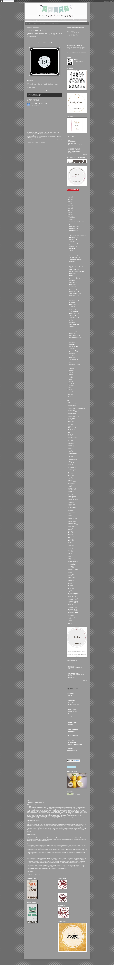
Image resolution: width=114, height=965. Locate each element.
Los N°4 (70, 233)
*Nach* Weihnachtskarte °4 (74, 224)
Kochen (69, 509)
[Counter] (70, 794)
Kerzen (69, 505)
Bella (34, 94)
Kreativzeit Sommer (72, 524)
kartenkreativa (71, 147)
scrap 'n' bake (71, 731)
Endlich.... (71, 275)
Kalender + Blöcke (72, 499)
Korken (69, 515)
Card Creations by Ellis (73, 671)
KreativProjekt (71, 521)
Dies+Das (70, 466)
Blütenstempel (71, 666)
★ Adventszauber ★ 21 (74, 263)
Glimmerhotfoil (71, 488)
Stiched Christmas (71, 664)
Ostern (69, 542)
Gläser (69, 486)
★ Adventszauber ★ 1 (73, 362)
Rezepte (69, 556)
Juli (70, 374)
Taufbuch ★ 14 (72, 299)
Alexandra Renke (71, 423)
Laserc (69, 529)
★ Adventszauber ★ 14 (74, 300)
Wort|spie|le (70, 617)
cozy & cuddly (71, 702)
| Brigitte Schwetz (72, 136)
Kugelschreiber (71, 526)
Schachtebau (70, 559)
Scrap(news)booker (72, 569)
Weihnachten (70, 594)
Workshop (70, 615)
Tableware (70, 580)
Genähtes (70, 480)
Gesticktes (70, 483)
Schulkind (70, 567)
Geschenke (70, 481)
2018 (69, 210)
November (71, 366)
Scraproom (70, 571)
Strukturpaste (70, 578)
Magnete (70, 534)
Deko (69, 464)
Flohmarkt (35, 23)
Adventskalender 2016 (72, 415)
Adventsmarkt (71, 418)
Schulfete (70, 566)
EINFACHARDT (71, 677)
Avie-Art (70, 695)
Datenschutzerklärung (53, 23)
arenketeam (70, 431)
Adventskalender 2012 (72, 407)
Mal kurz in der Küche (73, 729)
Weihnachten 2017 (72, 598)
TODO (69, 583)
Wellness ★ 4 (72, 344)
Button (69, 448)
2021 (69, 205)
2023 (69, 201)
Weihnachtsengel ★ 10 (74, 315)
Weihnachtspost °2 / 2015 (74, 232)
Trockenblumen (71, 586)
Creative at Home (71, 458)
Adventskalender (71, 403)
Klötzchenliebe (71, 507)
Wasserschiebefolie (72, 593)
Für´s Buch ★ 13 (72, 302)
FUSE (69, 477)
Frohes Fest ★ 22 (72, 248)
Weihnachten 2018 (72, 599)
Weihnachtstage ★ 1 (73, 359)
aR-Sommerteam (71, 427)
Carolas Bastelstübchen (73, 673)
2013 (69, 389)
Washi (69, 591)
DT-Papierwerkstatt (72, 469)
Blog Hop (70, 443)
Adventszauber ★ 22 (73, 255)
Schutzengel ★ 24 (73, 239)
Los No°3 (71, 250)
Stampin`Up (70, 574)
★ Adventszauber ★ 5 (73, 342)
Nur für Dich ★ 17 (72, 286)
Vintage (69, 590)
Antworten (33, 109)
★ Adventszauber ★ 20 (74, 273)
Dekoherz (70, 707)
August (70, 372)
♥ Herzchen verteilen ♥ (74, 331)
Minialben (70, 539)
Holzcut (69, 494)
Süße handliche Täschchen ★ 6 (75, 337)
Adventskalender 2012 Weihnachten (75, 408)
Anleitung (70, 424)
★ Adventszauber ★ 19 (74, 280)
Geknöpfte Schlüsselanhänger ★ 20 (76, 271)
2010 (69, 394)
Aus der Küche (71, 437)
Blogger (69, 954)
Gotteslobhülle (71, 489)
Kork (69, 513)
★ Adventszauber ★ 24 (74, 241)
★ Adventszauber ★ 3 (73, 353)
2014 (69, 387)
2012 (69, 391)
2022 (69, 203)
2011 (69, 393)
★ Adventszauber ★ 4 (73, 348)
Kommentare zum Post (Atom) (38, 142)
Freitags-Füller (71, 475)
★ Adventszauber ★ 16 (74, 291)
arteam (69, 435)
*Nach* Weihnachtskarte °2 (74, 228)
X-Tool (69, 618)
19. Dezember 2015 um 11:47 (41, 103)
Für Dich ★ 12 (72, 306)
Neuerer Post (30, 139)
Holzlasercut (70, 496)
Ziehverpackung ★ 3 (73, 350)
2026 (69, 196)
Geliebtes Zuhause (72, 711)
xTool (69, 620)
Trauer (69, 585)
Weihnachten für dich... (72, 678)
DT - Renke (70, 467)
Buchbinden (70, 446)
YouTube (70, 621)
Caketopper (70, 450)
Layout (69, 531)
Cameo (69, 451)
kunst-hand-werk (72, 143)
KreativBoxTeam (71, 518)
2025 (69, 197)
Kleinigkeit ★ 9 (72, 319)
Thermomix (70, 582)
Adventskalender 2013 (72, 410)
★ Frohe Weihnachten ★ (74, 237)
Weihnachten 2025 (72, 610)
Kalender (70, 497)
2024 (69, 199)
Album (69, 419)
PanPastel (70, 544)
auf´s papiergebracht (73, 662)
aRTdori (69, 434)
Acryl (69, 402)
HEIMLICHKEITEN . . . (73, 297)
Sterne (69, 575)
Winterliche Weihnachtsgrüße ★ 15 (76, 293)
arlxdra (69, 432)
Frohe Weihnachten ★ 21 (74, 257)
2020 (69, 207)
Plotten (69, 550)
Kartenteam (70, 504)
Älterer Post (59, 139)
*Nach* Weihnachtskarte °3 (74, 226)
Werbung (70, 614)
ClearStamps (70, 456)
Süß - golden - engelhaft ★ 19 (75, 277)
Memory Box (70, 536)
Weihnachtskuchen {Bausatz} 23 (76, 243)
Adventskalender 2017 (72, 416)
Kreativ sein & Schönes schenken (75, 713)
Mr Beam (70, 540)
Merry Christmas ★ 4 (73, 346)
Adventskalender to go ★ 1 (74, 361)
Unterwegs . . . (72, 261)
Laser (69, 528)
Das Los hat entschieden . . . (75, 324)
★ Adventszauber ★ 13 (74, 304)
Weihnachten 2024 (72, 609)
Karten (69, 502)
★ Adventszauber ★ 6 (73, 339)
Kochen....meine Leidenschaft (74, 727)
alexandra (70, 421)
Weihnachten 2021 (72, 604)
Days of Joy (70, 462)
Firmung (69, 472)
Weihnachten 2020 (72, 602)
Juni (70, 376)
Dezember (71, 217)
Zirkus (69, 623)
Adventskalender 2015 (36, 95)
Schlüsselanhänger (72, 561)
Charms (69, 454)
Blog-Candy (70, 445)
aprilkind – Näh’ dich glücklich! (75, 744)
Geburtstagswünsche (72, 141)
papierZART (71, 140)
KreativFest (70, 520)
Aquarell (69, 426)
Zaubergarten (71, 716)
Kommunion (70, 510)
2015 (69, 216)
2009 (69, 396)
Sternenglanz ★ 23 (73, 244)
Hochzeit (70, 493)
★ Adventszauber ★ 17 (74, 288)
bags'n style (71, 740)
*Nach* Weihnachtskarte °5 (74, 222)
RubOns (69, 558)
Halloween (70, 491)
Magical (69, 532)
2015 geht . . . (72, 219)
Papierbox (70, 545)
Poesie (69, 551)
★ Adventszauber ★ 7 (73, 333)
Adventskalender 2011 (72, 405)
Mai (70, 377)
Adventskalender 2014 (72, 411)
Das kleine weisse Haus (73, 704)
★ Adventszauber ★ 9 (73, 322)
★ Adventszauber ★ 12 (74, 308)
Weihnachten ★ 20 (73, 264)
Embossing (70, 470)
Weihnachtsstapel (73, 252)
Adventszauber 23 (73, 246)
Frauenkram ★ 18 (73, 282)
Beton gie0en (71, 440)
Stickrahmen (70, 577)
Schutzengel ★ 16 (73, 289)
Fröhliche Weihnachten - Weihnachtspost (77, 235)
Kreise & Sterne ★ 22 (73, 254)
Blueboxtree (71, 698)
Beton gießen (71, 442)
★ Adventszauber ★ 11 (74, 313)
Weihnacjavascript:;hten (73, 612)
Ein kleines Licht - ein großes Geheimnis (75, 144)
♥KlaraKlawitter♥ (72, 742)
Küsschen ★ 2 (72, 355)
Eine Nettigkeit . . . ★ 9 (73, 320)
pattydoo (70, 737)
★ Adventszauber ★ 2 (73, 357)
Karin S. (32, 103)
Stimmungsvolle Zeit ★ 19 (74, 278)
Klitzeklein (70, 724)
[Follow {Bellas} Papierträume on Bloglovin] (73, 761)
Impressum (43, 23)
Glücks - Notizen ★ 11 (73, 311)
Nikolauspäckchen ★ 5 (74, 340)
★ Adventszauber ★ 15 (74, 295)
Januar (70, 385)
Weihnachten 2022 (72, 596)
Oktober (71, 368)
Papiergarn (70, 547)
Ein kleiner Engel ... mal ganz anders (76, 221)
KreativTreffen (71, 523)
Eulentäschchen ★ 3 (73, 351)
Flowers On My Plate (72, 722)
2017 (69, 212)
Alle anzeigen (85, 154)
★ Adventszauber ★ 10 (74, 317)
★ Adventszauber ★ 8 (73, 328)
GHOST (69, 485)
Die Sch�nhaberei (72, 709)
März (70, 381)
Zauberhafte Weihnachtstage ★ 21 (76, 259)
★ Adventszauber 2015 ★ (74, 364)
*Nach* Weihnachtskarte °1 (74, 230)
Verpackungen (71, 588)
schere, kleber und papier (74, 151)
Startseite (28, 23)
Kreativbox (70, 516)
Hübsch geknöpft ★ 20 (74, 269)
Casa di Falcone (71, 453)
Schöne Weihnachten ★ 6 (74, 335)
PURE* (69, 553)
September (71, 370)
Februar (71, 383)
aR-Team (70, 429)
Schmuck (70, 563)
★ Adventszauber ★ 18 (74, 284)
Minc (69, 537)
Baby (69, 439)
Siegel (69, 572)
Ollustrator (60, 954)
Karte (69, 501)
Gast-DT (69, 478)
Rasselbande (71, 555)
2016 (69, 214)
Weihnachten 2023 (72, 607)
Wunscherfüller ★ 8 (73, 326)
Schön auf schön (71, 564)
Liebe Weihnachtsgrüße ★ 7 (75, 329)
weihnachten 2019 (72, 601)
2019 (69, 208)
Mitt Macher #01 (71, 152)
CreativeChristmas (72, 459)
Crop (69, 461)
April (70, 379)
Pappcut (69, 548)
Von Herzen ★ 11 (72, 309)
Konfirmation (70, 512)
